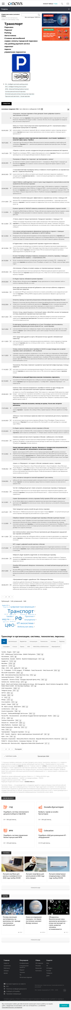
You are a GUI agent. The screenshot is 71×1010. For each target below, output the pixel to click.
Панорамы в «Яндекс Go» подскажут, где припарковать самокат (33, 159)
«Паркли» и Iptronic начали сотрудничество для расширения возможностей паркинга (40, 150)
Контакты (39, 970)
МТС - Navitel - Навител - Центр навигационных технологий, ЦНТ (22, 734)
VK (47, 966)
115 (18, 652)
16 (17, 690)
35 (43, 659)
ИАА (28, 646)
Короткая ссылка (11, 756)
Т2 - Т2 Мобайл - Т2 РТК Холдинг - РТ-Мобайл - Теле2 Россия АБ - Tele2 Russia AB (27, 670)
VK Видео (49, 968)
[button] (62, 4)
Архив (6, 973)
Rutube (48, 970)
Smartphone (29, 619)
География (6, 646)
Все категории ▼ (32, 17)
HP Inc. (3, 718)
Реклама (38, 966)
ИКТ (4, 641)
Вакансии (39, 968)
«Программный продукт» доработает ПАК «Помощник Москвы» (33, 579)
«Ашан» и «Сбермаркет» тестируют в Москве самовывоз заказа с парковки (37, 463)
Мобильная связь (25, 626)
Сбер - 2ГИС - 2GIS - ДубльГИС (11, 668)
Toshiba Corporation (7, 720)
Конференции (24, 963)
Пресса (22, 646)
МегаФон (12, 621)
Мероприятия (56, 646)
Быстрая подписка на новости (16, 984)
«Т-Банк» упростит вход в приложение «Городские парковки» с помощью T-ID (37, 219)
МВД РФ (5, 619)
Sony (2, 729)
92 (42, 654)
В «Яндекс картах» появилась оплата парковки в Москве (31, 428)
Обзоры (6, 970)
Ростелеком (5, 656)
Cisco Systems (5, 702)
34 (14, 663)
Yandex (9, 616)
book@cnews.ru (29, 781)
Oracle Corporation (7, 711)
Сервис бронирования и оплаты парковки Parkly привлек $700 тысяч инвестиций (39, 498)
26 (14, 665)
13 (16, 709)
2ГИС (5, 614)
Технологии (44, 641)
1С (2, 697)
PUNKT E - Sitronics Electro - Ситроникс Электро (16, 741)
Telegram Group (6, 690)
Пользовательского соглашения (12, 1007)
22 (21, 677)
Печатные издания (26, 977)
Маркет (22, 970)
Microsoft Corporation (8, 672)
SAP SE (3, 693)
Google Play (6, 607)
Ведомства (23, 641)
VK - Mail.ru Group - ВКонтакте (11, 706)
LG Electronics (5, 709)
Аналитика (7, 966)
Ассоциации (33, 641)
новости (20, 766)
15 (11, 693)
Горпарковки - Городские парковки (12, 732)
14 (16, 702)
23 (58, 670)
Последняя (18, 749)
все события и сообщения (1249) (30, 109)
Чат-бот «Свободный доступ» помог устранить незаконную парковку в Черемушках (39, 488)
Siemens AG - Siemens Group (10, 682)
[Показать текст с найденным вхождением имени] (42, 109)
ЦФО (9, 625)
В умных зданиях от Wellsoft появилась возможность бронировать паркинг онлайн (39, 208)
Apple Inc (5, 621)
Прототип (29, 616)
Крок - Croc (5, 736)
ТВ (20, 975)
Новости (6, 963)
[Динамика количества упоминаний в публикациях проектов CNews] (68, 109)
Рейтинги (7, 968)
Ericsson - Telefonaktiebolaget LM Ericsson (14, 713)
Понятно (64, 1005)
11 (24, 722)
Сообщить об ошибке (13, 991)
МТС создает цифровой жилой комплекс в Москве (29, 544)
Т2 (11, 619)
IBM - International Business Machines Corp (15, 675)
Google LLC (11, 614)
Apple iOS (5, 605)
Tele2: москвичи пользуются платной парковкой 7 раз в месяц (33, 477)
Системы (53, 641)
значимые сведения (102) (10, 109)
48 (15, 656)
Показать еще (35, 887)
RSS (7, 986)
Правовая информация (13, 994)
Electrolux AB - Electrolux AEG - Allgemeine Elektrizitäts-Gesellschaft (22, 743)
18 (35, 686)
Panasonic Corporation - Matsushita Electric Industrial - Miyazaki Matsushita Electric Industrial (30, 739)
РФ (18, 618)
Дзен (48, 975)
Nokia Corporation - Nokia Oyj (10, 727)
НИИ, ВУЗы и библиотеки (41, 646)
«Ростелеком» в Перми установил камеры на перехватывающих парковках (37, 268)
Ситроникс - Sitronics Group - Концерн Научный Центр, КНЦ (20, 679)
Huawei (3, 695)
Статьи (15, 646)
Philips (3, 700)
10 (48, 734)
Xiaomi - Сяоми (6, 704)
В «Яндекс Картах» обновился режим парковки (28, 279)
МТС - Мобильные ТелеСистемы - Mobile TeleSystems (18, 654)
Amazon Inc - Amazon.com (9, 723)
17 (18, 688)
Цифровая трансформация (22, 607)
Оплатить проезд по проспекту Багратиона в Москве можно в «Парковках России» (39, 300)
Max (47, 963)
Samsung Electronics (7, 677)
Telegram (49, 973)
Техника (22, 972)
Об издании (39, 963)
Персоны (62, 641)
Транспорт (21, 611)
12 (58, 716)
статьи (44, 766)
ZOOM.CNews (31, 614)
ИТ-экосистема (25, 623)
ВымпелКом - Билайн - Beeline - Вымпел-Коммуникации (19, 659)
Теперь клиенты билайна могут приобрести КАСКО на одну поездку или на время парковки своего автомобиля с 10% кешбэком (39, 350)
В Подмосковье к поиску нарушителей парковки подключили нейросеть (36, 243)
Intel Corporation (6, 688)
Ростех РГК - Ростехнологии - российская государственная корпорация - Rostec (26, 716)
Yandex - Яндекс (6, 652)
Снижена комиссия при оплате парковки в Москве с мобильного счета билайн (38, 437)
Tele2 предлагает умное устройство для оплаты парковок (31, 509)
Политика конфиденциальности (16, 989)
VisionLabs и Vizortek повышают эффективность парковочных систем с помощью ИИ (40, 198)
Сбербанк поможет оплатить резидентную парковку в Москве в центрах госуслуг (39, 518)
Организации (12, 641)
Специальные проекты (24, 966)
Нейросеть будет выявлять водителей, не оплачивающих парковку (34, 555)
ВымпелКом (23, 614)
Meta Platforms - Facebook (9, 725)
